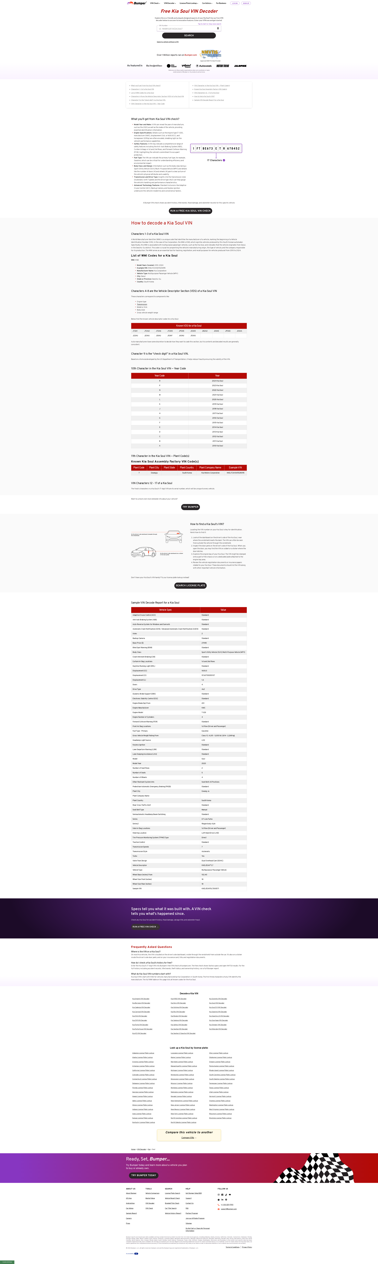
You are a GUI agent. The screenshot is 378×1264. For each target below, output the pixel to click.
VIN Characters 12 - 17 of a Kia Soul (206, 93)
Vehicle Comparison (152, 1193)
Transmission (142, 304)
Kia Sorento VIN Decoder (218, 999)
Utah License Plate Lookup (218, 1092)
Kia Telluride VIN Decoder (218, 1029)
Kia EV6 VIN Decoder (139, 1016)
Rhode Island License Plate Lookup (221, 1071)
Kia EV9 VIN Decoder (139, 1021)
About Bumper (131, 1193)
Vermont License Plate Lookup (220, 1097)
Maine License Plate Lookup (181, 1058)
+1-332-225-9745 (227, 1205)
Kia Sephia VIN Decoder (179, 1029)
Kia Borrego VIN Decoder (141, 1003)
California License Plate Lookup (143, 1071)
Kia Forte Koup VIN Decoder (142, 1029)
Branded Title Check (172, 1203)
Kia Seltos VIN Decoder (179, 1025)
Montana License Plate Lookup (182, 1088)
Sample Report (131, 1213)
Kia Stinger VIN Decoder (218, 1025)
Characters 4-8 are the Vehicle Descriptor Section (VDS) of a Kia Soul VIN (157, 97)
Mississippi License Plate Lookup (182, 1079)
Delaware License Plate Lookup (143, 1084)
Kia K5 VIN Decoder (139, 1034)
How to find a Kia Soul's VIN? (204, 97)
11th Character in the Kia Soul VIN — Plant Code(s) (212, 86)
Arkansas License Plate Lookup (143, 1066)
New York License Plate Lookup (182, 1114)
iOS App (129, 1198)
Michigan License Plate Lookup (182, 1071)
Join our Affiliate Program (195, 1219)
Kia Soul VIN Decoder (216, 1003)
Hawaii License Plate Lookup (142, 1097)
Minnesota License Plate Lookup (182, 1075)
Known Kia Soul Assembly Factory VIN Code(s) (210, 89)
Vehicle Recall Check (172, 1198)
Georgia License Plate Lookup (143, 1092)
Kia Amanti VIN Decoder (140, 999)
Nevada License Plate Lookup (181, 1097)
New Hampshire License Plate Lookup (184, 1101)
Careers (129, 1219)
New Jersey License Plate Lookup (183, 1105)
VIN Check (149, 1208)
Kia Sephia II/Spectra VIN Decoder (183, 1034)
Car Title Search (170, 1208)
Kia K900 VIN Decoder (179, 999)
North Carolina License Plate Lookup (184, 1118)
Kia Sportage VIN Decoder (218, 1021)
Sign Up (246, 3)
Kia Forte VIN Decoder (140, 1025)
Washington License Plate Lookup (221, 1105)
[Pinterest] (227, 1199)
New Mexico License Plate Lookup (183, 1110)
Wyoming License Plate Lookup (220, 1118)
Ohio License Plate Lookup (218, 1053)
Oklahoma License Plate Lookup (220, 1058)
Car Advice (129, 1208)
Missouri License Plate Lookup (181, 1084)
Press (128, 1224)
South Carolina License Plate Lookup (222, 1075)
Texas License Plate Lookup (219, 1088)
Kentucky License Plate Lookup (143, 1123)
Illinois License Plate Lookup (142, 1105)
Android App (130, 1203)
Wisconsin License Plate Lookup (220, 1114)
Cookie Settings (7, 1262)
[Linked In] (223, 1199)
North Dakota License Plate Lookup (183, 1123)
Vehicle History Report (173, 1213)
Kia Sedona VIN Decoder (179, 1021)
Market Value (150, 1198)
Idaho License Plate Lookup (142, 1101)
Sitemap (189, 1224)
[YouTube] (231, 1194)
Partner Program (192, 1213)
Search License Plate (190, 585)
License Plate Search (172, 1193)
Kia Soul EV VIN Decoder (218, 1008)
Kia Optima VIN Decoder (179, 1008)
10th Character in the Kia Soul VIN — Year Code (148, 104)
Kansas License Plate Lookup (142, 1118)
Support (189, 1198)
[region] (189, 330)
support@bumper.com (229, 1209)
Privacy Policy (247, 1247)
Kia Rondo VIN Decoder (179, 1016)
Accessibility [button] (130, 1254)
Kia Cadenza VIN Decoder (141, 1008)
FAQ (187, 1208)
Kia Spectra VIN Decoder (218, 1012)
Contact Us (190, 1203)
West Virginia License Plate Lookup (221, 1110)
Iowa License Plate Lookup (141, 1114)
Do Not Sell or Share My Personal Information (198, 1230)
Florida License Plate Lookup (142, 1088)
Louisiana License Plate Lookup (182, 1053)
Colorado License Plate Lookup (143, 1075)
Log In (235, 3)
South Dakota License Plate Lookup (222, 1079)
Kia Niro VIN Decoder (178, 1003)
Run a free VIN (146, 927)
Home (133, 1149)
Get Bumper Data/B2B (194, 1193)
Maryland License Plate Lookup (182, 1062)
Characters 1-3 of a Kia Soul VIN (142, 89)
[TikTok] (227, 1194)
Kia (149, 1149)
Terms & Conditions (232, 1247)
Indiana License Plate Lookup (142, 1110)
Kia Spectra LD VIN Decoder (219, 1016)
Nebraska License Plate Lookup (182, 1092)
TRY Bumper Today (143, 1175)
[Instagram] (219, 1194)
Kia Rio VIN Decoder (178, 1012)
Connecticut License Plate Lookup (144, 1079)
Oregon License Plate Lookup (219, 1062)
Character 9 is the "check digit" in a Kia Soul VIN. (148, 100)
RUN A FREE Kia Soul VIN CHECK (190, 210)
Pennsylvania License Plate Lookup (221, 1066)
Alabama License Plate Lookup (143, 1053)
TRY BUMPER (190, 507)
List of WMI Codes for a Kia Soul (142, 93)
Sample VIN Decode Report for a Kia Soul (209, 100)
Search (189, 35)
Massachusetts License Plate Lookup (184, 1066)
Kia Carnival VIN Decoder (141, 1012)
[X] (219, 1199)
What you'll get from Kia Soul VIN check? (146, 86)
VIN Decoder (141, 1149)
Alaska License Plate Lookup (142, 1058)
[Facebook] (223, 1194)
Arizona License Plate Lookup (143, 1062)
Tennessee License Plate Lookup (220, 1084)
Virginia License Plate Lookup (219, 1101)
